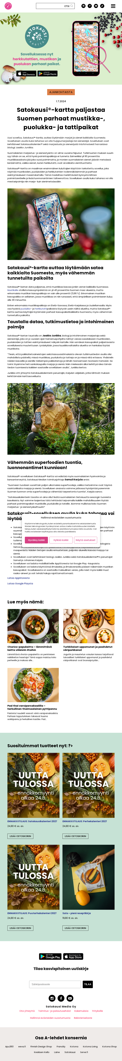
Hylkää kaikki (61, 540)
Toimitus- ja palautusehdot (54, 1011)
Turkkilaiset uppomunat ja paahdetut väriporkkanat (87, 648)
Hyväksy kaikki (36, 540)
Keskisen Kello (41, 1052)
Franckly (61, 1046)
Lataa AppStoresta (18, 578)
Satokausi (70, 1052)
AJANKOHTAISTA (61, 92)
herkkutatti (41, 308)
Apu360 (9, 1046)
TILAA (87, 984)
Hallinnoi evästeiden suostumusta (50, 1018)
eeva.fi (22, 1046)
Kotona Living (90, 1046)
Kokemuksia (81, 1011)
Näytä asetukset (85, 540)
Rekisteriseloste (83, 1018)
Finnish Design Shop (41, 1046)
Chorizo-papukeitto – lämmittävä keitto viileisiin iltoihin (29, 648)
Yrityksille (97, 1011)
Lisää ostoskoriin (20, 836)
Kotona (74, 1046)
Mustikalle (12, 290)
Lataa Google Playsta (20, 583)
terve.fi (84, 1052)
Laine (57, 1052)
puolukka (25, 308)
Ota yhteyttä (27, 1011)
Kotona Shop (109, 1046)
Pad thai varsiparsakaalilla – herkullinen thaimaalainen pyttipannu (32, 707)
